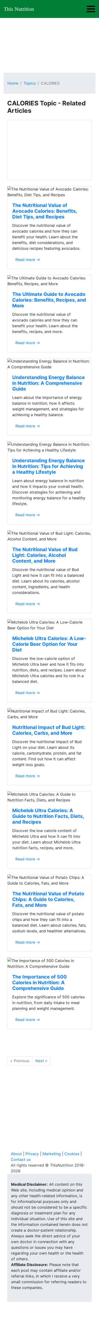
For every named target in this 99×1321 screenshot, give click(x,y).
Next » (41, 1060)
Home (12, 83)
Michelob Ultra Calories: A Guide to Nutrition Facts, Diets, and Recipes (48, 816)
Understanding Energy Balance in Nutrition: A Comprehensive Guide (48, 383)
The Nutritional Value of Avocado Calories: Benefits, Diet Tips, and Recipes (44, 211)
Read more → (27, 259)
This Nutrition (19, 9)
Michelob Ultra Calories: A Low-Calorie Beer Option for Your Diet (49, 644)
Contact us (21, 1159)
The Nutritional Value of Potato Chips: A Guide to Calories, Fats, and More (48, 899)
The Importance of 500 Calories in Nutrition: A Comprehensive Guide (39, 982)
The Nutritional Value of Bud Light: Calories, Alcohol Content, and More (45, 555)
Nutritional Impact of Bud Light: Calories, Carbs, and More (48, 730)
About (16, 1153)
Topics (30, 83)
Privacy (32, 1153)
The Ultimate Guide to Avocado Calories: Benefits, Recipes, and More (49, 300)
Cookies (71, 1153)
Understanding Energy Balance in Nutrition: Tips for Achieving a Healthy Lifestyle (48, 466)
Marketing (52, 1153)
